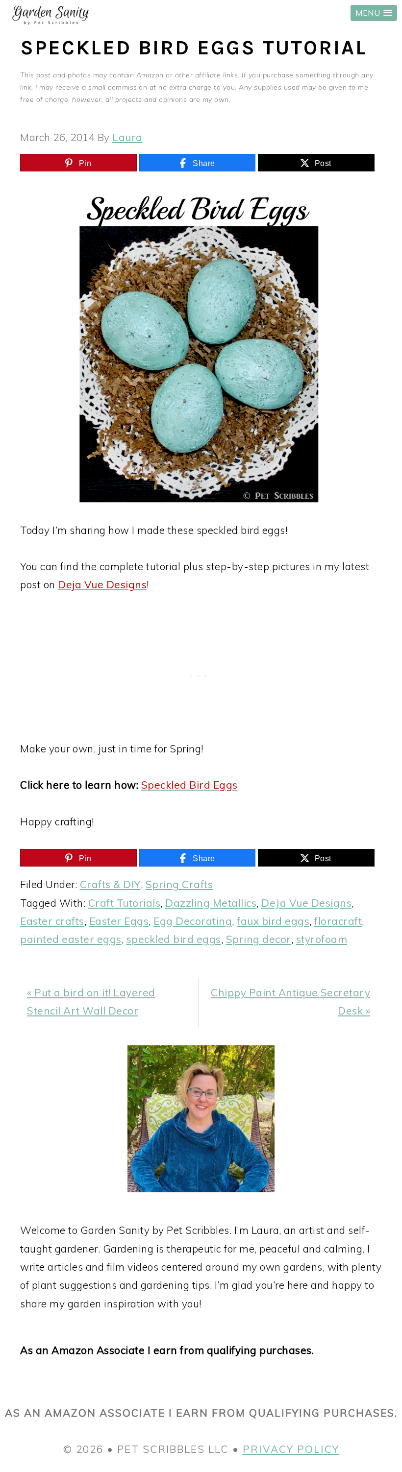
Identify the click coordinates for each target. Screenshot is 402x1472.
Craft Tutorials (124, 902)
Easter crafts (52, 921)
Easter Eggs (119, 921)
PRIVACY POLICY (291, 1449)
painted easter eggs (71, 939)
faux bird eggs (273, 921)
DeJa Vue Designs (306, 902)
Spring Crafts (179, 884)
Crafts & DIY (110, 884)
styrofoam (322, 939)
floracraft (338, 921)
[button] (374, 13)
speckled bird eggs (173, 939)
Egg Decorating (192, 921)
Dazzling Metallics (210, 902)
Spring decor (258, 939)
